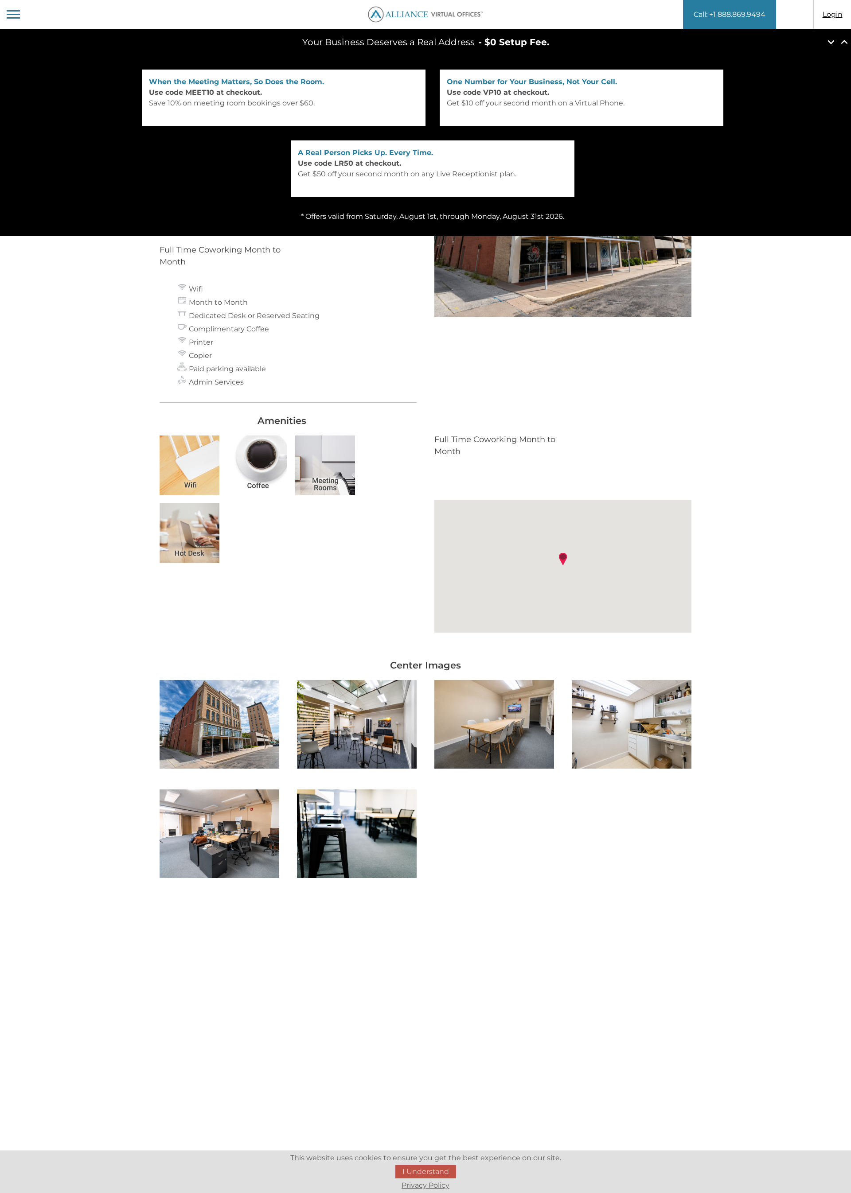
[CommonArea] (494, 726)
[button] (563, 559)
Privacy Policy (425, 1185)
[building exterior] (219, 726)
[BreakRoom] (631, 726)
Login (833, 14)
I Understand (425, 1171)
